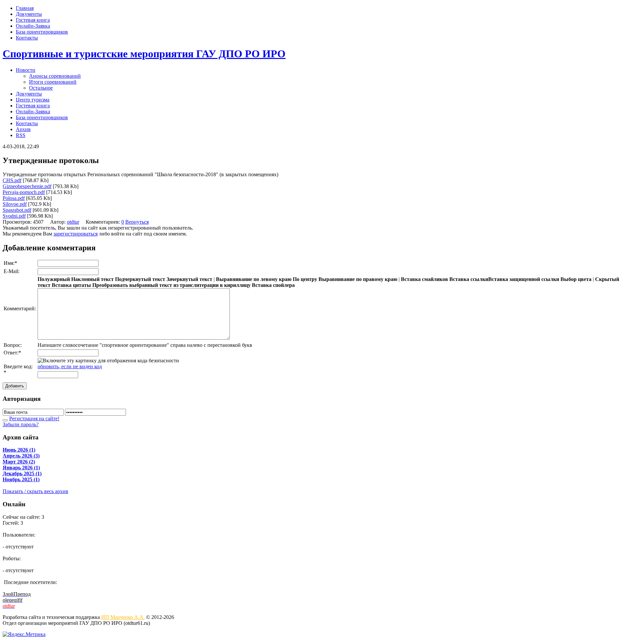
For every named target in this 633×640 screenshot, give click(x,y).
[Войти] (5, 420)
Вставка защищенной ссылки (523, 279)
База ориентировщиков (42, 32)
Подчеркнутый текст (140, 279)
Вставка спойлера (273, 285)
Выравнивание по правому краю (357, 279)
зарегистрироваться (75, 234)
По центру (305, 279)
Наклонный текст (92, 279)
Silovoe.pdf (15, 204)
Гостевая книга (33, 20)
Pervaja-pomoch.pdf (24, 192)
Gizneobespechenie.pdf (27, 186)
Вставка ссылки (468, 279)
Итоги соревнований (52, 82)
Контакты (27, 38)
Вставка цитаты (71, 285)
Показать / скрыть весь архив (35, 491)
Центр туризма (32, 99)
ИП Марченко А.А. (123, 617)
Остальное (41, 88)
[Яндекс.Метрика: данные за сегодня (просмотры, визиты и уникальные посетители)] (24, 634)
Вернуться (137, 222)
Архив (23, 129)
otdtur (73, 222)
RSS (20, 135)
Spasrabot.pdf (17, 210)
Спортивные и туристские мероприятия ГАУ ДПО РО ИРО (144, 54)
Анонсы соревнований (55, 76)
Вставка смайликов (424, 279)
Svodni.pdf (14, 216)
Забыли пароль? (21, 424)
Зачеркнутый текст (189, 279)
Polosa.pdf (14, 198)
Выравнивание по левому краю (253, 279)
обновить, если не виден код (70, 366)
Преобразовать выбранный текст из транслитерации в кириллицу (171, 285)
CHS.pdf (12, 180)
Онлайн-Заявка (33, 26)
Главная (25, 8)
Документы (29, 14)
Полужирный (54, 279)
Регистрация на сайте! (34, 418)
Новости (25, 70)
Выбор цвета (575, 279)
